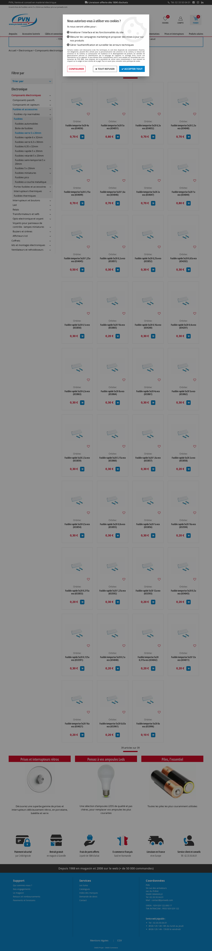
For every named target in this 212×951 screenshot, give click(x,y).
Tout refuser (106, 68)
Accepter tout (133, 68)
